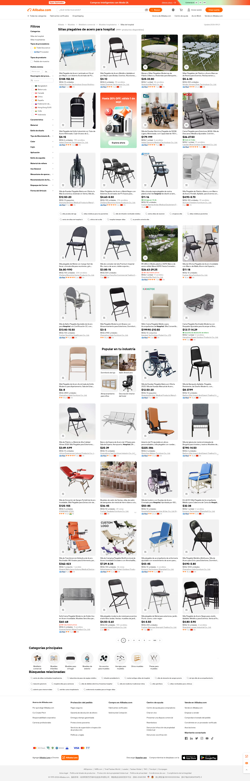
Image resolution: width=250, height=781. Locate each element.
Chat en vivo (152, 713)
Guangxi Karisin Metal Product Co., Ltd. (74, 629)
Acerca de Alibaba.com (42, 702)
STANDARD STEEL (66, 511)
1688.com (98, 769)
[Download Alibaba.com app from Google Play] (208, 757)
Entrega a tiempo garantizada (82, 718)
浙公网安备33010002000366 (167, 777)
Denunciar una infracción (157, 735)
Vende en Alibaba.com (194, 708)
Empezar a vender (192, 713)
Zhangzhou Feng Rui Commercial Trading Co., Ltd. (118, 275)
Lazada (125, 769)
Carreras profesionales (42, 723)
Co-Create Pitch (39, 713)
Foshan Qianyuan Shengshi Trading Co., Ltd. (159, 627)
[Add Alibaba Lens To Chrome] (70, 757)
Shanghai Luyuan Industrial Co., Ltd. (197, 627)
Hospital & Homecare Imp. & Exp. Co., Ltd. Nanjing (159, 511)
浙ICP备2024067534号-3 (191, 777)
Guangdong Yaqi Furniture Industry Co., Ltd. (117, 453)
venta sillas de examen (156, 214)
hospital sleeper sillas (117, 219)
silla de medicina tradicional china (132, 684)
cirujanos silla (177, 214)
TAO (145, 769)
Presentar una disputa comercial (160, 718)
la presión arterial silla (141, 219)
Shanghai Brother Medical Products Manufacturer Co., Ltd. (77, 202)
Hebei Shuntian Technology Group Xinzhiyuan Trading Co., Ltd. (77, 84)
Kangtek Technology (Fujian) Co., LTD (156, 335)
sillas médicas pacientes (199, 214)
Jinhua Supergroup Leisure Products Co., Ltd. (77, 453)
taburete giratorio (39, 684)
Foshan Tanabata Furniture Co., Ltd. (114, 511)
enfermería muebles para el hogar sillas (100, 689)
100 (154, 640)
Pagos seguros (77, 708)
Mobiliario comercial (87, 25)
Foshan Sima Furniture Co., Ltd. (195, 275)
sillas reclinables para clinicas (181, 684)
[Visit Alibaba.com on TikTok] (212, 738)
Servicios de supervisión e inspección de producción (86, 729)
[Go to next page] (160, 640)
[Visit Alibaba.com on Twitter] (196, 738)
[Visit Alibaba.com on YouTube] (207, 738)
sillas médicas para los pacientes (96, 214)
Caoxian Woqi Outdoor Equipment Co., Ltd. (200, 144)
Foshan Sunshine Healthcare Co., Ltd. (74, 335)
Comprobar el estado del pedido (198, 718)
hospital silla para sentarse (64, 684)
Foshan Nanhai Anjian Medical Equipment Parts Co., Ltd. (159, 205)
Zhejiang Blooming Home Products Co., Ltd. (117, 202)
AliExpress (88, 769)
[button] (146, 9)
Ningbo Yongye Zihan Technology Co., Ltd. (199, 84)
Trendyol (152, 769)
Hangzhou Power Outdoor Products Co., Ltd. (200, 337)
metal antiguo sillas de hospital (138, 678)
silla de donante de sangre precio (169, 678)
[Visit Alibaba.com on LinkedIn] (191, 738)
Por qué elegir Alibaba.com (43, 708)
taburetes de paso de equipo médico (83, 678)
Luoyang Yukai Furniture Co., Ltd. (113, 627)
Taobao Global (135, 769)
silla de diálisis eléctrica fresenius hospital (96, 684)
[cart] (182, 10)
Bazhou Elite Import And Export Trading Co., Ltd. (201, 395)
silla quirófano (157, 684)
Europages (162, 769)
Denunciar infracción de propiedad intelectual (161, 729)
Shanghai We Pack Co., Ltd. (152, 84)
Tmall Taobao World (112, 769)
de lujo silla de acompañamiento (201, 678)
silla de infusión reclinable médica (128, 214)
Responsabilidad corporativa (44, 718)
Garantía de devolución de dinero (84, 713)
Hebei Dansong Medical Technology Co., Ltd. (159, 142)
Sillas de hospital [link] (127, 25)
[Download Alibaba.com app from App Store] (189, 757)
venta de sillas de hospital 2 (72, 219)
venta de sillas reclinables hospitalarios (47, 678)
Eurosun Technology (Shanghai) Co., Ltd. (199, 511)
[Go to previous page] (118, 640)
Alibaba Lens (44, 758)
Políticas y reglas (77, 735)
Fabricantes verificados (118, 708)
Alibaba (61, 25)
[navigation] (42, 333)
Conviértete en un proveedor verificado (201, 723)
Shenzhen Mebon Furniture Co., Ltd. (155, 453)
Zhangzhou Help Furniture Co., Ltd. (114, 335)
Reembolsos (152, 723)
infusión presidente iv (112, 678)
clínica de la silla (96, 219)
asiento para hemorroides (42, 689)
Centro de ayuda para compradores (161, 708)
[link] (246, 756)
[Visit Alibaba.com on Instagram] (201, 738)
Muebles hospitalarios (108, 25)
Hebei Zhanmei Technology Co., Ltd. (114, 84)
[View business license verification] (148, 777)
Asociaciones (190, 728)
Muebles (71, 25)
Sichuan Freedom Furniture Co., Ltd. (197, 202)
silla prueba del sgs (69, 214)
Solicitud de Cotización (118, 713)
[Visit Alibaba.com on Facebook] (186, 738)
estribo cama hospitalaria (69, 689)
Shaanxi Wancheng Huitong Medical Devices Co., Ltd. (77, 569)
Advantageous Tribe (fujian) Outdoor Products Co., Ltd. (118, 569)
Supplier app (141, 758)
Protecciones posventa (80, 723)
